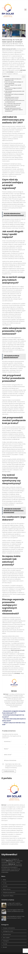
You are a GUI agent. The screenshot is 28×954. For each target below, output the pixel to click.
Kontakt (5, 886)
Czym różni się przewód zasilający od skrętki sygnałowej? (14, 82)
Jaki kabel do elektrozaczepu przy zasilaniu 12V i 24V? (13, 79)
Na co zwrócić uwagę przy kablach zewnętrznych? (13, 88)
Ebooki (5, 947)
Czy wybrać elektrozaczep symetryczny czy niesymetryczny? (14, 101)
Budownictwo (10, 45)
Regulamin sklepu (8, 895)
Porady (5, 944)
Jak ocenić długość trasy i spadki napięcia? (13, 85)
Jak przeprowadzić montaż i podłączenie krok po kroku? (12, 98)
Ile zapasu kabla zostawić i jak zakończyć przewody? (12, 105)
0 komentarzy (20, 45)
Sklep (4, 879)
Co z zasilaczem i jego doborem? (13, 103)
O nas (4, 883)
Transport (6, 941)
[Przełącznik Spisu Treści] (22, 77)
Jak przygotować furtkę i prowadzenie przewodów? (14, 95)
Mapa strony (7, 889)
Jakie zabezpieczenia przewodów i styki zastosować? (14, 92)
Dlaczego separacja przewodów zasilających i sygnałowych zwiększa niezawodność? (14, 110)
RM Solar (15, 44)
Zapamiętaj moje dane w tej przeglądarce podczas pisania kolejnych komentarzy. (13, 765)
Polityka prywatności (9, 892)
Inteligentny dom (8, 931)
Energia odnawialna (9, 928)
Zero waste (6, 937)
